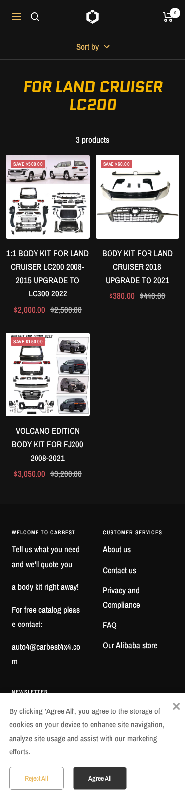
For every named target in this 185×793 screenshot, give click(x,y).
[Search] (35, 16)
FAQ (110, 624)
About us (117, 549)
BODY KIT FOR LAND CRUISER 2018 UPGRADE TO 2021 (137, 267)
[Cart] (168, 17)
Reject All (36, 778)
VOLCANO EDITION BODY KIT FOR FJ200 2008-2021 (47, 444)
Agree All (99, 778)
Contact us (119, 570)
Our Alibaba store (130, 645)
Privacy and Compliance (121, 597)
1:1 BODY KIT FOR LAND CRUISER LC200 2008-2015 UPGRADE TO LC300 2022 (47, 273)
